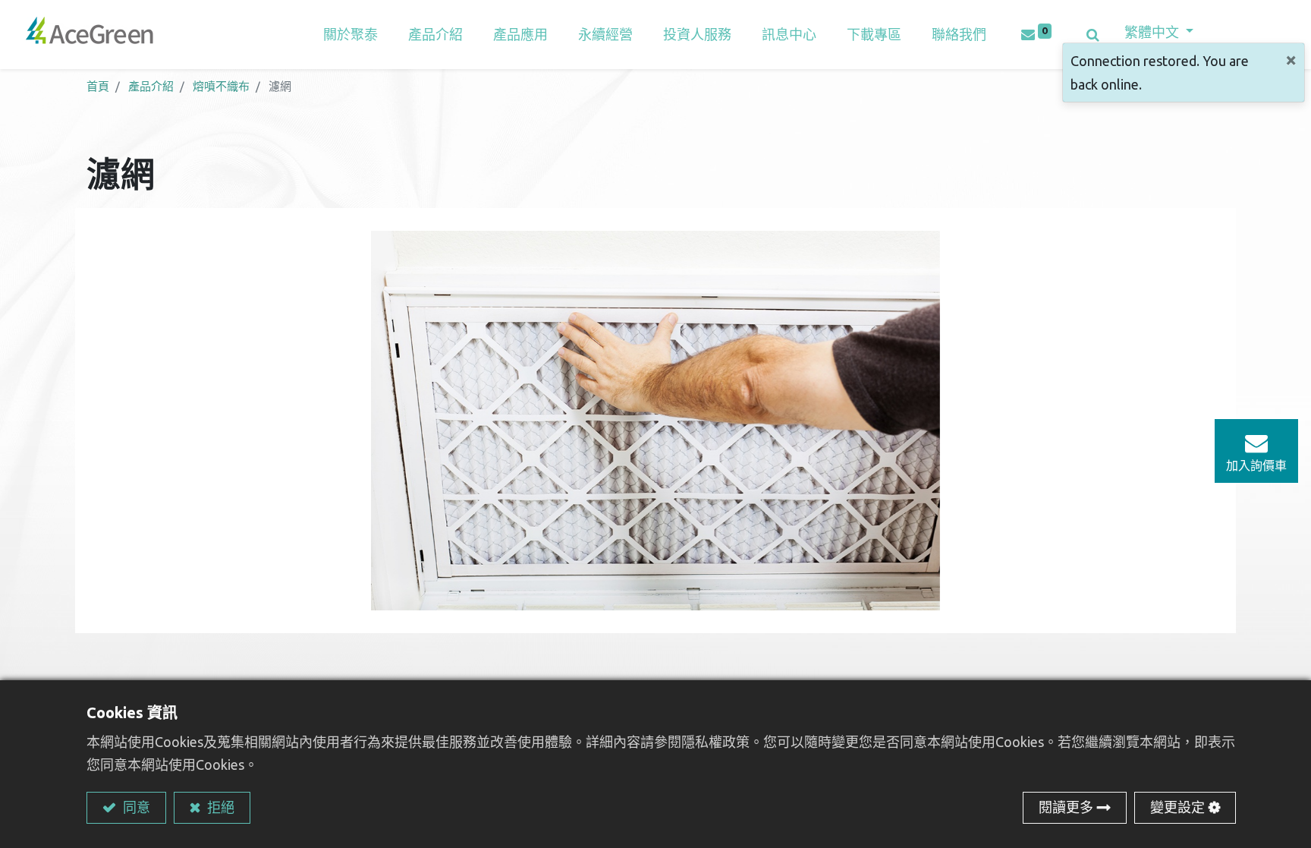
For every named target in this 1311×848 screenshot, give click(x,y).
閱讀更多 (1066, 807)
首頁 (97, 86)
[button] (1093, 34)
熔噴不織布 (221, 86)
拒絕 (219, 807)
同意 (135, 807)
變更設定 (1177, 807)
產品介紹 (151, 86)
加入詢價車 (1256, 465)
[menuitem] (520, 34)
